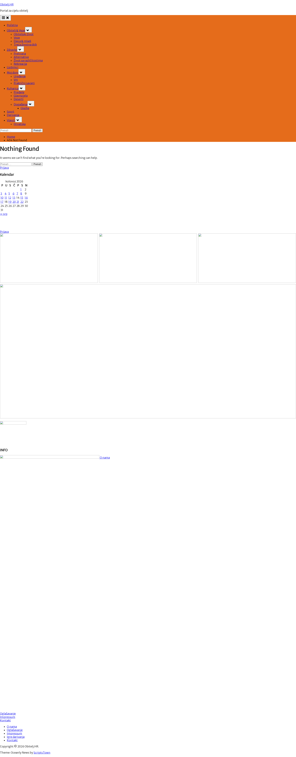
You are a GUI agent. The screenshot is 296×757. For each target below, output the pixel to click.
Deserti (18, 99)
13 (14, 197)
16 (26, 197)
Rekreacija (20, 64)
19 (10, 201)
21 (17, 201)
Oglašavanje (8, 713)
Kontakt (5, 720)
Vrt (16, 79)
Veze (17, 37)
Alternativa (21, 57)
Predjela (19, 92)
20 (14, 201)
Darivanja (13, 115)
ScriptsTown (42, 752)
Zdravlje (12, 50)
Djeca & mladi (22, 41)
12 (9, 197)
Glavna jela (21, 95)
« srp (3, 214)
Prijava (4, 167)
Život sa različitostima (28, 60)
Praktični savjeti (24, 83)
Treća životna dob (25, 44)
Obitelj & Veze (16, 30)
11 (6, 197)
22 (21, 201)
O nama (104, 457)
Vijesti (11, 120)
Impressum (7, 717)
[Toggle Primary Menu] (5, 18)
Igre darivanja (15, 737)
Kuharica (12, 88)
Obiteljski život (24, 34)
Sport (10, 111)
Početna (12, 25)
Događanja (20, 104)
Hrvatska (20, 124)
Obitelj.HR (7, 4)
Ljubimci (12, 67)
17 (2, 201)
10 (2, 197)
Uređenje (20, 76)
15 (21, 197)
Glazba (25, 108)
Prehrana (20, 53)
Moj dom (12, 72)
